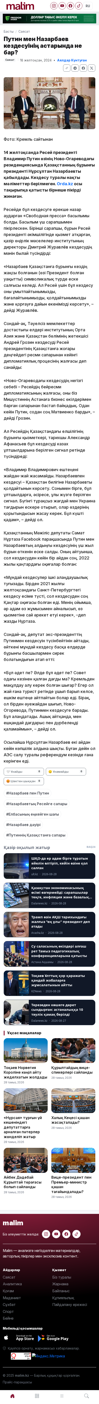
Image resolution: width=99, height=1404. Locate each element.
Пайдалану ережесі (69, 1304)
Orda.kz (65, 183)
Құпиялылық (63, 1298)
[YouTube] (62, 6)
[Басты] (12, 1396)
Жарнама (60, 1284)
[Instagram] (54, 6)
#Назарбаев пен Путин (27, 793)
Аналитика (12, 1284)
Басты (9, 31)
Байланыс (61, 1291)
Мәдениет (12, 1298)
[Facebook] (70, 6)
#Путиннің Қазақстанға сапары (35, 835)
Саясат (24, 31)
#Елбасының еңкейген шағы (32, 814)
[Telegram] (75, 68)
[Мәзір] (37, 1396)
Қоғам (8, 1291)
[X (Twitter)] (91, 68)
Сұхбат (9, 1304)
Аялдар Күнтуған (72, 60)
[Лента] (62, 1396)
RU (88, 6)
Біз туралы (61, 1277)
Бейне (8, 1318)
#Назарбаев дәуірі (23, 824)
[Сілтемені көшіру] (66, 68)
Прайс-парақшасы (17, 1382)
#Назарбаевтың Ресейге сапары (36, 803)
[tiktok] (76, 1234)
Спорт (8, 1311)
